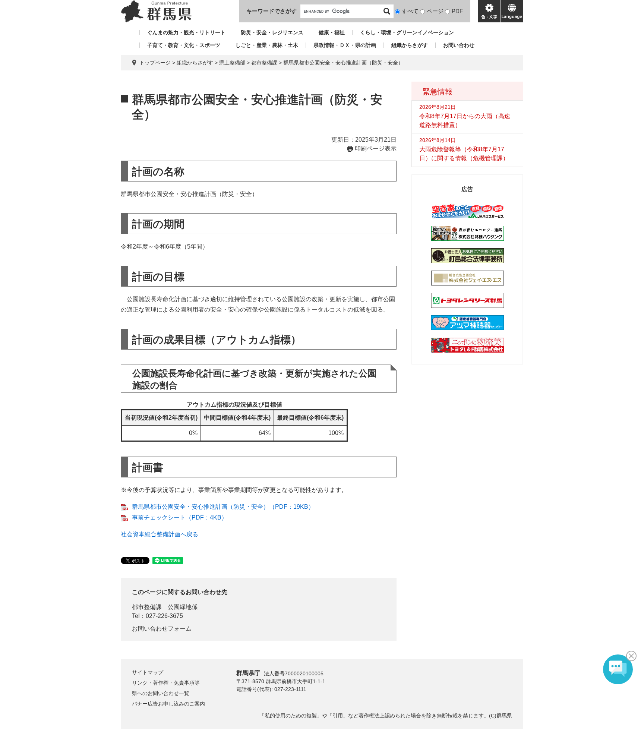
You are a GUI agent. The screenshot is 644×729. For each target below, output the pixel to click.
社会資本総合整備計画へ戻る (159, 534)
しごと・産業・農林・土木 (267, 45)
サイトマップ (147, 672)
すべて (410, 11)
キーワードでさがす (271, 11)
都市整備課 (264, 63)
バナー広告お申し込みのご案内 (168, 704)
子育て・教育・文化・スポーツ (183, 45)
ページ (435, 11)
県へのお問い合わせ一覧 (160, 693)
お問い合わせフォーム (162, 628)
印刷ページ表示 (376, 148)
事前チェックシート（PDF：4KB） (179, 517)
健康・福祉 (332, 32)
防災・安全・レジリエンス (272, 32)
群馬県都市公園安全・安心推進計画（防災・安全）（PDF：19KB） (223, 507)
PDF (457, 11)
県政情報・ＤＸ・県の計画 (344, 45)
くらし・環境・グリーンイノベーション (407, 32)
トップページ (155, 63)
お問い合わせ (458, 45)
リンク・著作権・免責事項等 (166, 683)
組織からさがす (409, 45)
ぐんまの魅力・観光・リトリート (186, 32)
